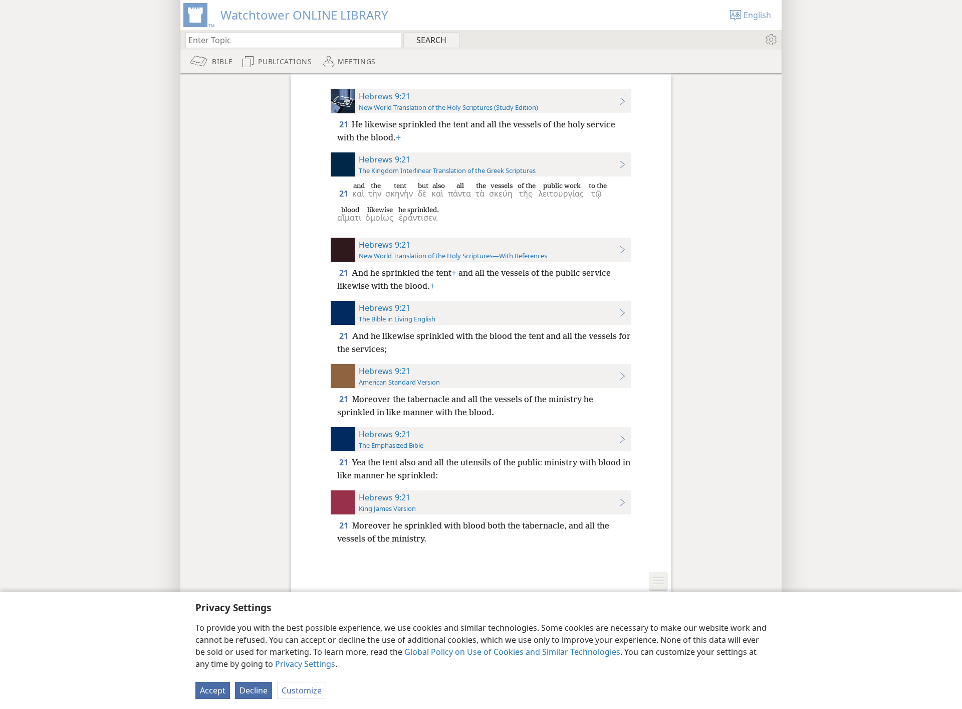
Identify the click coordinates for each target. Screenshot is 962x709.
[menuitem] (770, 40)
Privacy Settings (305, 663)
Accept (212, 690)
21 (344, 124)
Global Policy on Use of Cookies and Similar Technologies (512, 651)
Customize (302, 690)
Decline (253, 690)
